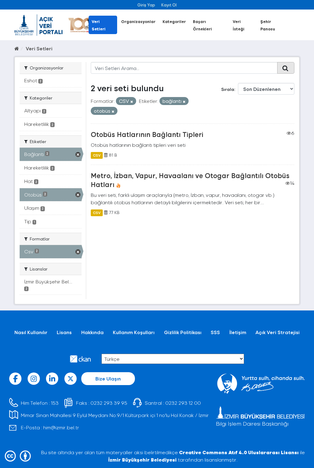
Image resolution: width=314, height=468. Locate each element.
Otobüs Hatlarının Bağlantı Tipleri (147, 134)
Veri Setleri (39, 48)
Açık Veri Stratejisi (277, 332)
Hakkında (92, 332)
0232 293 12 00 (183, 403)
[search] (285, 68)
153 (55, 403)
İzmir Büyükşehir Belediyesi (142, 459)
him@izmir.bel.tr (61, 427)
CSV (97, 155)
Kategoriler (174, 21)
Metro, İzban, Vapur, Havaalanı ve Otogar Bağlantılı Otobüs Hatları (190, 180)
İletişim (237, 332)
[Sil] (131, 101)
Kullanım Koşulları (134, 332)
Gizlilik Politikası (182, 332)
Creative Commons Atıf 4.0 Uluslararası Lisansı (239, 452)
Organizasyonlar (138, 21)
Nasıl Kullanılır (31, 332)
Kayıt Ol (169, 4)
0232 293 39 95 (108, 403)
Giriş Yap (146, 4)
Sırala (227, 89)
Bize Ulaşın (108, 378)
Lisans (64, 332)
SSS (215, 332)
